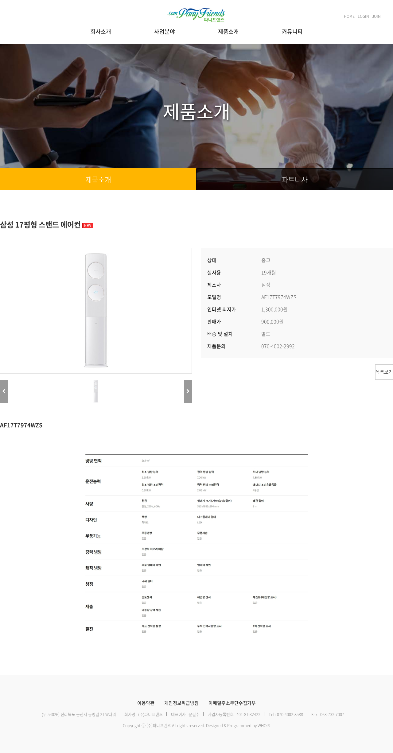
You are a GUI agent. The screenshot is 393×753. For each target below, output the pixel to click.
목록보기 (384, 372)
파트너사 (295, 179)
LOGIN (363, 16)
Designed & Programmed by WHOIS (238, 725)
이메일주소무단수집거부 (232, 703)
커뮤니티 (292, 31)
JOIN (376, 16)
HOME (349, 16)
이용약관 (145, 703)
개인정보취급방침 (181, 703)
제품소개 (228, 31)
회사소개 (100, 31)
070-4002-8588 (290, 714)
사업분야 (164, 31)
